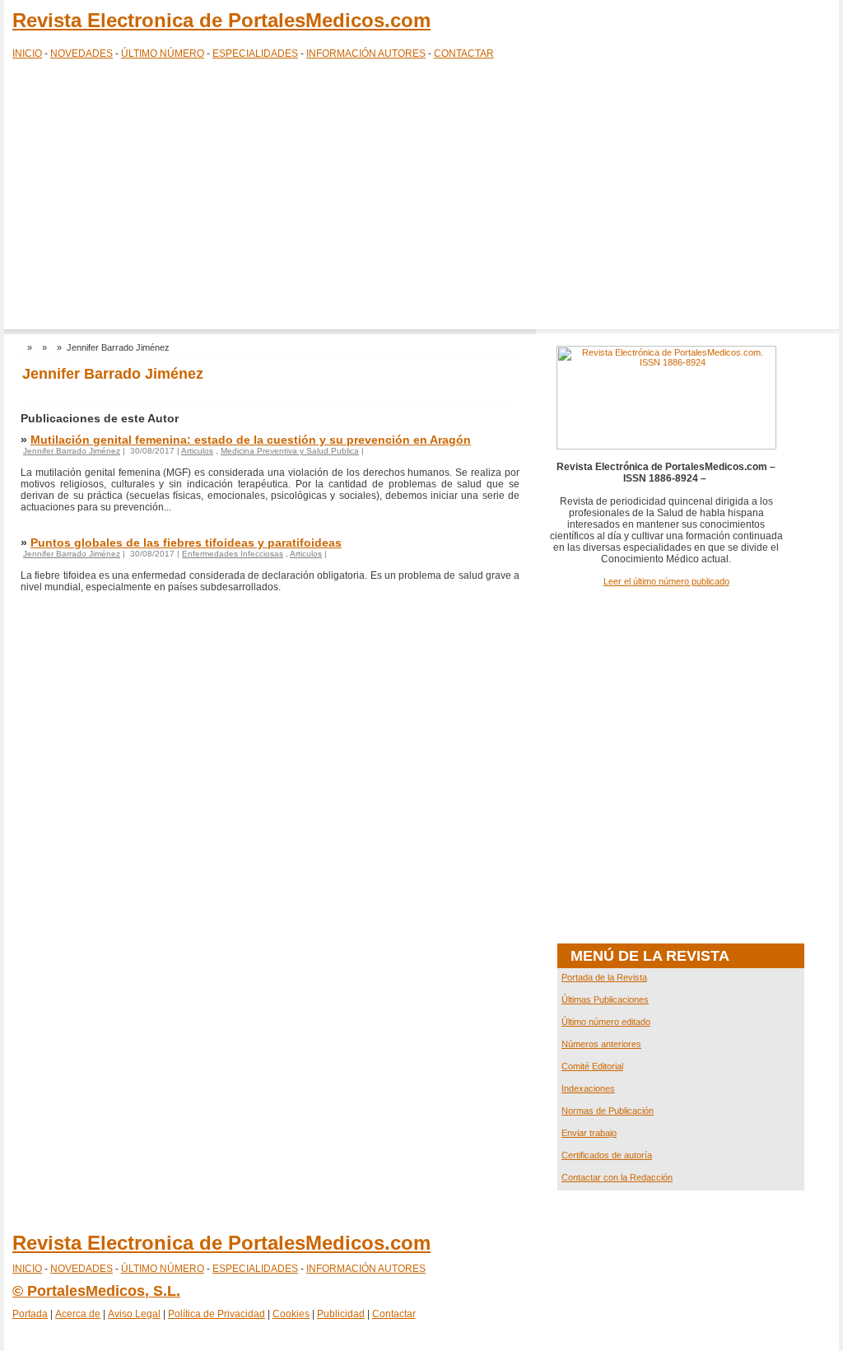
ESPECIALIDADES (255, 53)
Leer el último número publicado (666, 581)
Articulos (197, 450)
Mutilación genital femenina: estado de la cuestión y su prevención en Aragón (250, 439)
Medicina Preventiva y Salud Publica (290, 450)
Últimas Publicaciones (605, 999)
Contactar (394, 1314)
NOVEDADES (81, 53)
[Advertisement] (421, 197)
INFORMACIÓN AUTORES (366, 53)
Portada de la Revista (604, 977)
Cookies (291, 1314)
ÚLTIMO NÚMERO (162, 53)
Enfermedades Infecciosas (232, 553)
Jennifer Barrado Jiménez (71, 450)
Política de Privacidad (216, 1314)
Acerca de (77, 1314)
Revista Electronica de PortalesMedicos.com (221, 20)
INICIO (27, 53)
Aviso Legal (134, 1314)
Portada (30, 1314)
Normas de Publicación (607, 1111)
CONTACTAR (464, 53)
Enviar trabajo (589, 1133)
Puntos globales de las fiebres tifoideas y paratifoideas (186, 542)
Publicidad (341, 1314)
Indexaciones (588, 1088)
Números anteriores (601, 1044)
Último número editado (605, 1022)
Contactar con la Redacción (617, 1177)
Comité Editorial (592, 1066)
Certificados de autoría (606, 1155)
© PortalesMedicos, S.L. (96, 1291)
